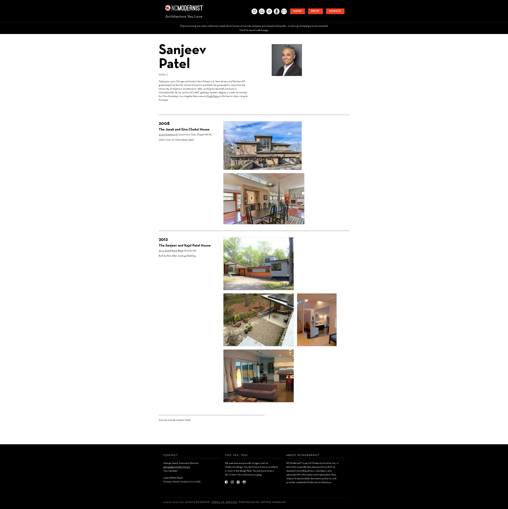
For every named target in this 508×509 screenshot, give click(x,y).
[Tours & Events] (269, 11)
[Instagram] (232, 482)
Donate (335, 11)
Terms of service (224, 502)
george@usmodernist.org (177, 467)
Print (315, 11)
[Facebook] (226, 482)
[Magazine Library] (262, 11)
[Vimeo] (238, 482)
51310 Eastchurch (168, 135)
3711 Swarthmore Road (171, 251)
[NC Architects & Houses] (254, 11)
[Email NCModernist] (284, 11)
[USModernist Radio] (277, 11)
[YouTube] (244, 482)
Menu (297, 11)
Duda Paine (213, 96)
